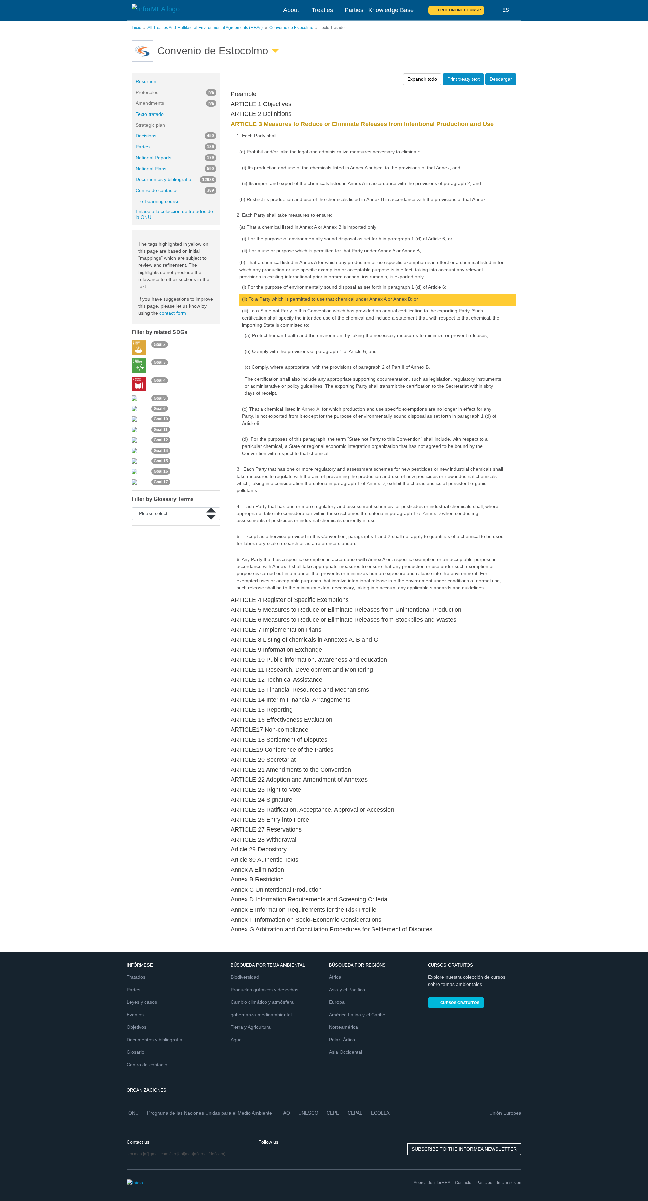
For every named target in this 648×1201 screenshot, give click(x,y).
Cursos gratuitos (459, 1003)
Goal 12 (161, 440)
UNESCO (308, 1113)
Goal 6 (160, 408)
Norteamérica (343, 1027)
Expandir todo (422, 79)
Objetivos (136, 1027)
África (335, 977)
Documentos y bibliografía (175, 179)
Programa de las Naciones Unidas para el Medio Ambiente (209, 1113)
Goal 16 (161, 471)
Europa (337, 1002)
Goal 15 (161, 461)
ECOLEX (380, 1113)
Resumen (146, 81)
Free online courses (460, 10)
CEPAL (355, 1113)
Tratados (136, 977)
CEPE (333, 1113)
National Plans (175, 168)
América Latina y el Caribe (357, 1014)
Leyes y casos (142, 1002)
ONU (133, 1113)
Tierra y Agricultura (251, 1027)
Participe (484, 1182)
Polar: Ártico (342, 1039)
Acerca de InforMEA (432, 1182)
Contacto (463, 1182)
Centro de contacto (175, 190)
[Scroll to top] (628, 1181)
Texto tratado (150, 114)
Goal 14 (161, 450)
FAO (285, 1113)
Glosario (135, 1052)
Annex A (310, 409)
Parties (354, 10)
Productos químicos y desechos (264, 989)
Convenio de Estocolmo (291, 27)
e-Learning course (160, 201)
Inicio (136, 27)
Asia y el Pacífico (347, 989)
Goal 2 (160, 344)
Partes (175, 146)
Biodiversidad (245, 977)
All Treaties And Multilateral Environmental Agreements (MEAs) (205, 27)
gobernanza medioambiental (261, 1014)
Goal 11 (161, 429)
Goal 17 (161, 482)
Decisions (175, 135)
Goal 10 (161, 419)
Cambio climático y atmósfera (262, 1002)
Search (493, 10)
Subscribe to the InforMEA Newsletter (464, 1149)
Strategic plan (150, 125)
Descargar (501, 79)
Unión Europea (505, 1113)
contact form (172, 313)
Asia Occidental (345, 1052)
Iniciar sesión (509, 1182)
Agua (236, 1039)
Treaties (322, 10)
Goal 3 (160, 362)
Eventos (135, 1014)
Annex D (376, 483)
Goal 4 (160, 380)
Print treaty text (463, 79)
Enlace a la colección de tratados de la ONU (174, 214)
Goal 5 (160, 398)
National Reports (175, 157)
